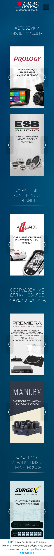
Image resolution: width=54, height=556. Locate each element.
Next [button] (44, 77)
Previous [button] (10, 77)
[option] (27, 77)
